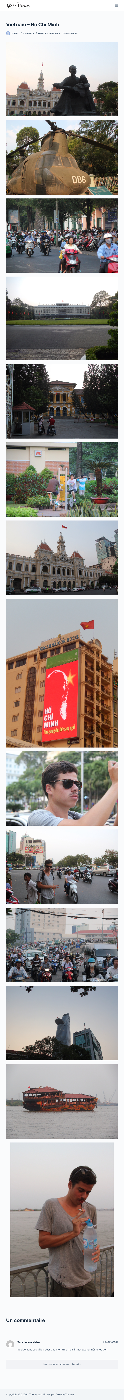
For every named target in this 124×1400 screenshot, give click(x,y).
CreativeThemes (65, 1394)
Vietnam (53, 33)
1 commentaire (70, 33)
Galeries (43, 33)
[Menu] (116, 5)
